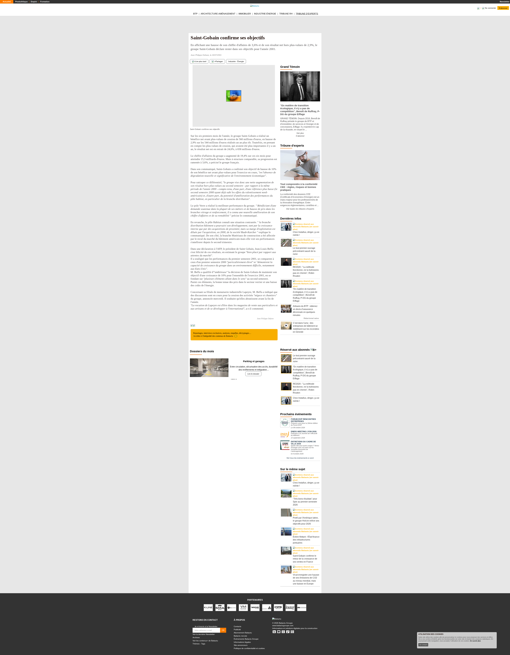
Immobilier (245, 14)
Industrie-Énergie (265, 14)
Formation (45, 2)
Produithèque (21, 2)
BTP (195, 14)
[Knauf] (290, 607)
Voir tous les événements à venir (300, 458)
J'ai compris (423, 645)
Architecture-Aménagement (218, 14)
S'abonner (503, 8)
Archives (196, 637)
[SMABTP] (219, 607)
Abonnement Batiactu (243, 633)
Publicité (237, 629)
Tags (203, 644)
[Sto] (301, 607)
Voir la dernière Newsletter (204, 634)
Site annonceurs (240, 645)
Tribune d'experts (307, 14)
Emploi (34, 2)
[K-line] (208, 607)
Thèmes (196, 644)
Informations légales (242, 642)
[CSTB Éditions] (278, 607)
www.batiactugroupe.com (282, 625)
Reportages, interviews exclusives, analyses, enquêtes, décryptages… (222, 334)
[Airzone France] (231, 607)
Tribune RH (286, 14)
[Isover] (255, 607)
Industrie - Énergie (236, 61)
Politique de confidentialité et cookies (249, 648)
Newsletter (504, 2)
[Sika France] (266, 607)
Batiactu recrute (240, 636)
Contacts (237, 626)
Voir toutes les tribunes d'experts (300, 209)
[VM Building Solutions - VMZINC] (243, 607)
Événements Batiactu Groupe (246, 639)
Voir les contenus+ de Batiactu (205, 641)
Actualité (7, 2)
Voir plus (300, 133)
